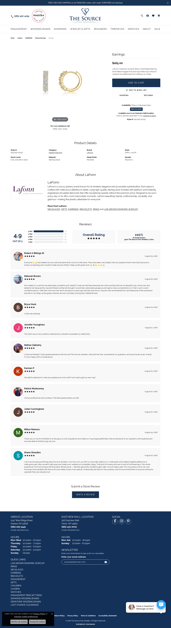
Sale (157, 29)
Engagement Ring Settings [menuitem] (26, 595)
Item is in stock (136, 109)
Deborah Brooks (32, 276)
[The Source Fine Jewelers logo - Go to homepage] (85, 16)
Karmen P (29, 368)
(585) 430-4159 (60, 129)
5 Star (30, 231)
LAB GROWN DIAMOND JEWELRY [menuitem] (28, 563)
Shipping (124, 95)
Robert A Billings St (34, 253)
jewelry (19, 38)
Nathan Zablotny (32, 345)
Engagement (19, 29)
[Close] (167, 3)
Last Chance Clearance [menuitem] (25, 605)
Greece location (149, 116)
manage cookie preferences (26, 616)
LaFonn (90, 153)
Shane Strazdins (32, 452)
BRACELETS (86, 209)
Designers (100, 29)
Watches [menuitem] (16, 592)
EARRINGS (28, 38)
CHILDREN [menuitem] (16, 585)
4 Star (30, 234)
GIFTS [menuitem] (14, 582)
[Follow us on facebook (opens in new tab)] (115, 521)
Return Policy (59, 616)
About (147, 29)
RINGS (96, 209)
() (66, 231)
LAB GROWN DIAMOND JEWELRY (121, 209)
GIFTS (64, 209)
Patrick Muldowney (34, 388)
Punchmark (90, 624)
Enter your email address (73, 557)
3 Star (30, 237)
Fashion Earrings (40, 38)
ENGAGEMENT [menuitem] (18, 579)
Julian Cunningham (34, 409)
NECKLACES (54, 209)
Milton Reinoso (32, 429)
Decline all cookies (19, 622)
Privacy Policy (72, 616)
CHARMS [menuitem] (15, 589)
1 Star (30, 242)
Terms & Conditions (88, 616)
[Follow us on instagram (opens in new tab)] (121, 521)
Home (12, 38)
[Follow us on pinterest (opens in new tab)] (128, 521)
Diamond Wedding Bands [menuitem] (25, 598)
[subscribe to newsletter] (105, 562)
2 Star (30, 239)
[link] (20, 16)
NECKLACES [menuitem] (17, 569)
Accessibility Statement (107, 616)
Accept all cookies (37, 622)
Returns (148, 95)
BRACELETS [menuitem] (17, 576)
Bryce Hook (30, 304)
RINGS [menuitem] (14, 566)
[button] (142, 16)
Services (133, 29)
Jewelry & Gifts (80, 29)
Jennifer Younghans (34, 324)
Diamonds (60, 29)
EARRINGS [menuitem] (16, 573)
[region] (60, 83)
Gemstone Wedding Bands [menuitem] (26, 601)
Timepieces (117, 29)
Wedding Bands (40, 29)
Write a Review (85, 495)
